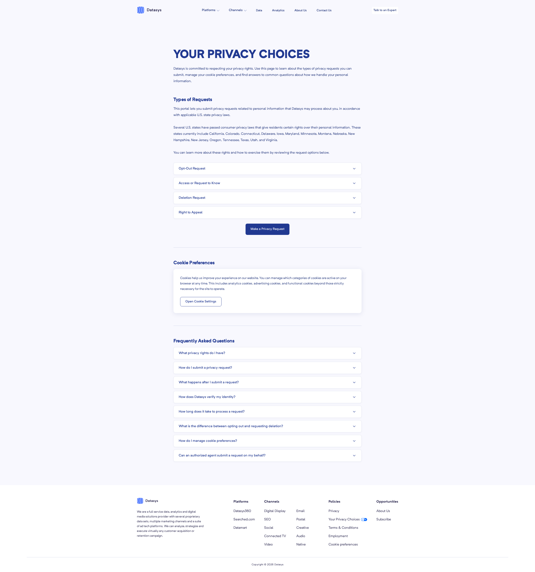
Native (301, 544)
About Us (300, 10)
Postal (300, 519)
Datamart (240, 528)
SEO (267, 519)
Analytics (278, 10)
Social (268, 528)
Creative (302, 528)
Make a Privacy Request (267, 229)
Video (268, 544)
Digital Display (274, 511)
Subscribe (383, 519)
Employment (338, 536)
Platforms (208, 10)
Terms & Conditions (343, 528)
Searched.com (244, 519)
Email (300, 511)
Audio (300, 536)
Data (259, 10)
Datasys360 (242, 511)
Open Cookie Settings (200, 301)
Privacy (334, 511)
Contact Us (324, 10)
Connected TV (275, 536)
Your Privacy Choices (344, 519)
